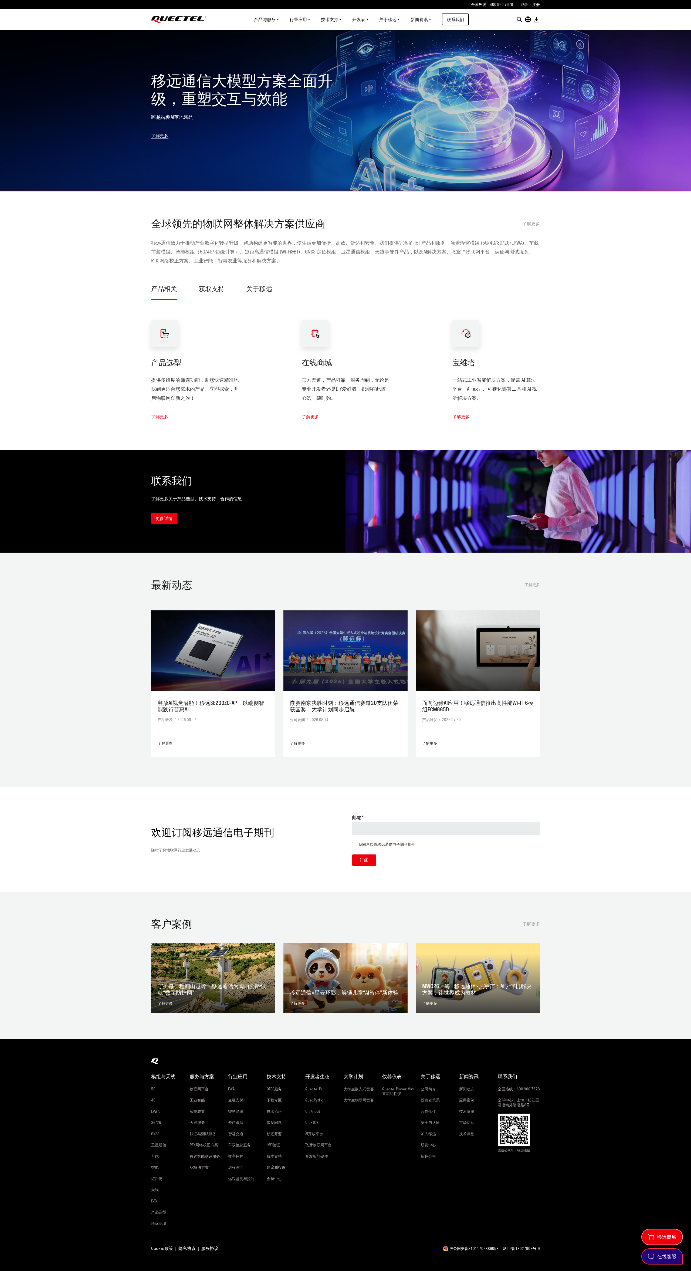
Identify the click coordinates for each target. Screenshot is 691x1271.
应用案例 (466, 1100)
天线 (155, 1189)
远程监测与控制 (241, 1178)
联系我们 (455, 19)
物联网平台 (199, 1089)
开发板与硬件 (316, 1156)
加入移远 (428, 1134)
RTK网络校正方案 (204, 1145)
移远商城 (158, 1223)
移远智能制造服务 (205, 1156)
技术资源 (466, 1111)
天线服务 (197, 1122)
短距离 (156, 1178)
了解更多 (159, 126)
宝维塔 (463, 362)
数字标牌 (235, 1156)
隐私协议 (187, 1248)
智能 (155, 1167)
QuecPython (315, 1100)
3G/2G (156, 1122)
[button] (519, 19)
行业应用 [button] (298, 19)
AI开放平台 (314, 1134)
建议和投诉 (276, 1167)
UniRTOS (311, 1122)
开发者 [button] (358, 19)
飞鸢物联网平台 (318, 1145)
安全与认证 (430, 1122)
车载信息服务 (239, 1145)
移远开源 (274, 1134)
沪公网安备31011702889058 (474, 1248)
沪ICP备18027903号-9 (521, 1248)
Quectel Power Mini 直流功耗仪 (398, 1091)
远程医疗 (235, 1167)
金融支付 (235, 1100)
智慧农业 (197, 1111)
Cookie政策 (162, 1248)
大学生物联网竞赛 (359, 1100)
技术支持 (274, 1156)
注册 (536, 4)
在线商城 (317, 362)
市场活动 (466, 1122)
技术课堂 (466, 1134)
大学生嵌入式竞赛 (359, 1089)
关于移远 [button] (388, 19)
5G (153, 1089)
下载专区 (274, 1100)
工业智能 (197, 1100)
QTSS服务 (274, 1089)
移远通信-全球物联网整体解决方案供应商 (178, 19)
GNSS (155, 1134)
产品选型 (166, 362)
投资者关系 (430, 1100)
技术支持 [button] (329, 19)
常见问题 (274, 1122)
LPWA (155, 1111)
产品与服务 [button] (265, 19)
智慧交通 (235, 1134)
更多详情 (164, 518)
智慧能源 (235, 1111)
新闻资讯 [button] (419, 19)
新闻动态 (466, 1089)
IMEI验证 (273, 1145)
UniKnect (312, 1111)
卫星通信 (158, 1145)
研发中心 (428, 1145)
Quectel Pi (313, 1089)
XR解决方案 (199, 1167)
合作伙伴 (428, 1111)
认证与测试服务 (203, 1134)
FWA (231, 1089)
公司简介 (428, 1089)
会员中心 (274, 1178)
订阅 (364, 860)
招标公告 (428, 1156)
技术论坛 (274, 1111)
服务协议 (209, 1248)
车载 (155, 1156)
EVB (154, 1201)
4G (153, 1100)
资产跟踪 (235, 1122)
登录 (524, 4)
